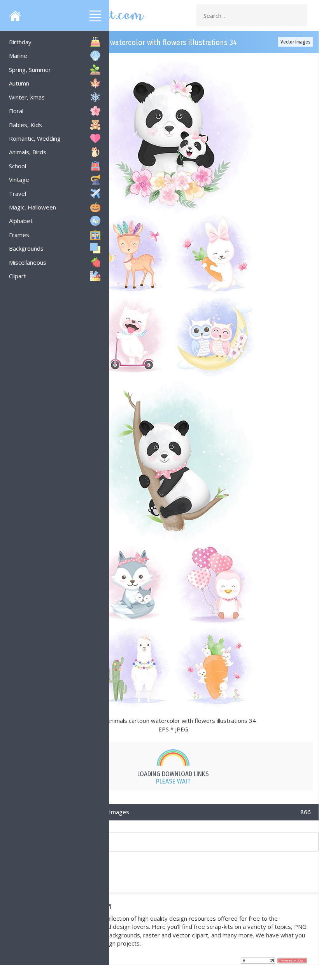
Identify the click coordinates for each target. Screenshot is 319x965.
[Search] (299, 15)
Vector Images (295, 42)
